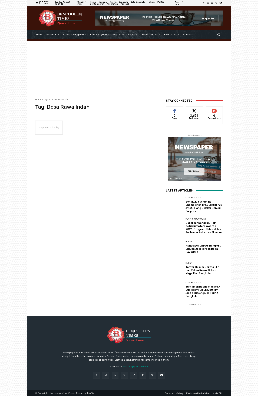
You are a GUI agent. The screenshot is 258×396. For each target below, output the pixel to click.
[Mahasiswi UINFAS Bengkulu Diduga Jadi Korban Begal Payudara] (174, 247)
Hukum (189, 242)
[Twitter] (212, 3)
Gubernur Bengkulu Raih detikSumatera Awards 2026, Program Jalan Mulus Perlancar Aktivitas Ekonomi (204, 227)
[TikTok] (133, 375)
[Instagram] (208, 3)
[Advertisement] (129, 67)
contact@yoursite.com (135, 366)
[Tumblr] (143, 375)
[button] (218, 34)
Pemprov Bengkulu (196, 219)
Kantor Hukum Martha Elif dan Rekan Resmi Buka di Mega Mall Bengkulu (202, 270)
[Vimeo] (216, 3)
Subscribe (214, 109)
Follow (194, 109)
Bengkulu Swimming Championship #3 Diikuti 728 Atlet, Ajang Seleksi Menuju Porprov (204, 206)
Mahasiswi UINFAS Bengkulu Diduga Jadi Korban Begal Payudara (203, 249)
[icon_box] (179, 3)
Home (38, 99)
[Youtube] (221, 3)
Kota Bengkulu (193, 198)
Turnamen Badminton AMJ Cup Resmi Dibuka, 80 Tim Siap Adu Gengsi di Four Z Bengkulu (203, 291)
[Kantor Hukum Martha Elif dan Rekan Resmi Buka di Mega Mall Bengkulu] (174, 268)
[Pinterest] (124, 375)
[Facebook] (204, 3)
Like (175, 109)
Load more (193, 304)
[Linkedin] (115, 375)
